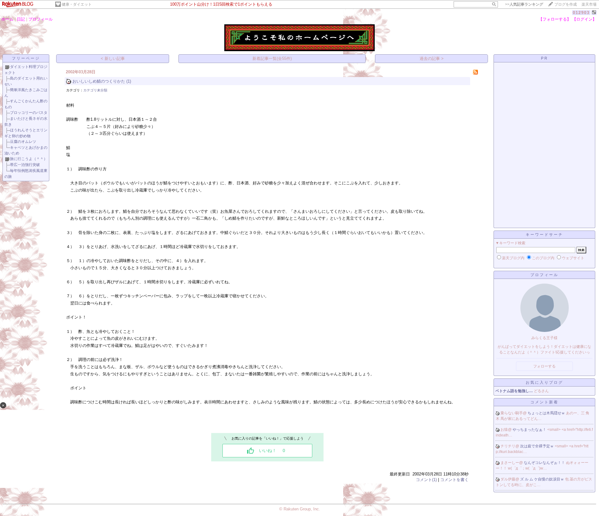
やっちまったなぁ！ (530, 429)
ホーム (7, 19)
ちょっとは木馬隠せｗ (547, 413)
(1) (128, 81)
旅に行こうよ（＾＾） (28, 159)
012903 (581, 12)
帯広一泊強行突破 (25, 165)
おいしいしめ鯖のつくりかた (98, 81)
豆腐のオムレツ (23, 141)
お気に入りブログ (544, 382)
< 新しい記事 (113, 58)
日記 (21, 19)
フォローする (544, 366)
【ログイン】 (584, 19)
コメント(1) (426, 479)
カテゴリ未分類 (95, 90)
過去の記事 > (432, 58)
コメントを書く (454, 479)
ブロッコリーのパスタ (28, 112)
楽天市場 (589, 4)
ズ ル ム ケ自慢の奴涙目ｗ (542, 479)
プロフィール (40, 19)
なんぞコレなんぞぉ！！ (545, 462)
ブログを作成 (565, 4)
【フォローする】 (554, 19)
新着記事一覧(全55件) (272, 58)
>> (524, 4)
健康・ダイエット (77, 4)
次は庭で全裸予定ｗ (537, 446)
